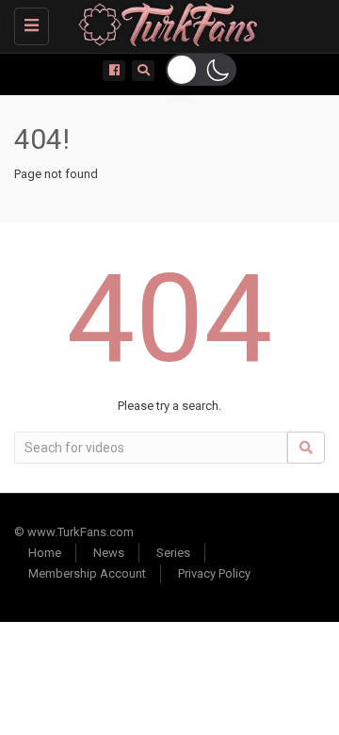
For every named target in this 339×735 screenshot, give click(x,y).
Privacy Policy (214, 573)
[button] (201, 70)
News (108, 553)
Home (44, 553)
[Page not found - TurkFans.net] (164, 23)
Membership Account (87, 573)
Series (173, 553)
